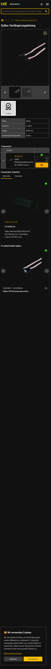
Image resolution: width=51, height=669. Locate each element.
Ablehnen (13, 659)
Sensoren (18, 176)
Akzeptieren (33, 659)
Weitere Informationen (13, 653)
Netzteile (6, 176)
